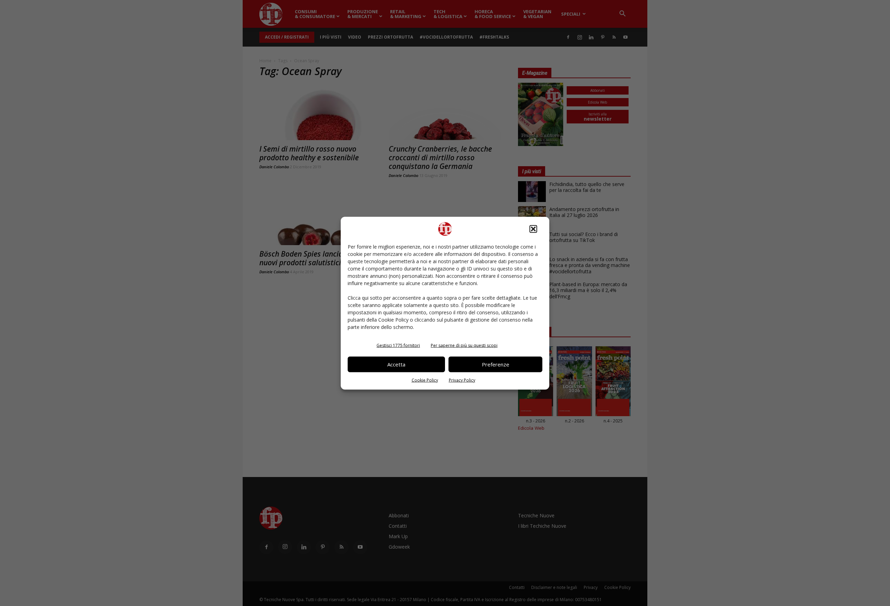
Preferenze (495, 364)
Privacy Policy (462, 380)
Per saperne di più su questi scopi (464, 345)
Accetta (396, 364)
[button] (533, 228)
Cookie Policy (425, 380)
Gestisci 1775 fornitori (398, 345)
